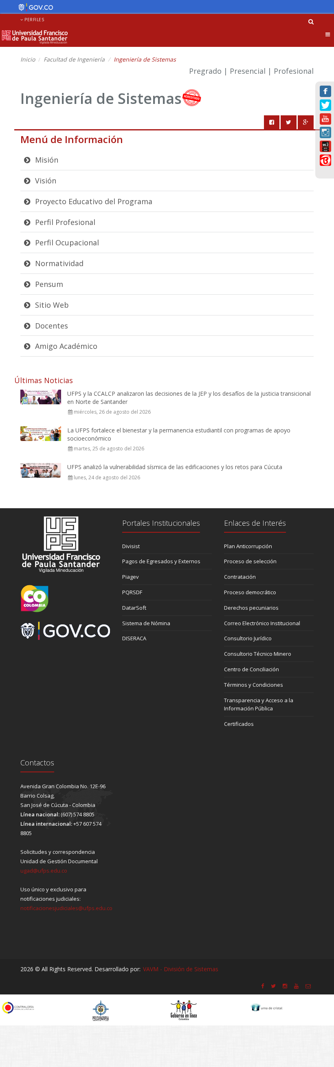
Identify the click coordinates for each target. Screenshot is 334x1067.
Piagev (130, 576)
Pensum (48, 284)
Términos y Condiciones (253, 684)
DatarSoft (134, 607)
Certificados (239, 724)
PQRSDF (132, 592)
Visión (44, 180)
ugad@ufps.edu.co (43, 870)
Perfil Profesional (64, 222)
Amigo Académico (65, 346)
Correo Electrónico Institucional (262, 623)
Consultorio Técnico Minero (257, 653)
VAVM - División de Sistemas (180, 969)
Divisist (131, 546)
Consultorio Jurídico (248, 638)
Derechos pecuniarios (251, 607)
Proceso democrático (250, 592)
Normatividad (58, 263)
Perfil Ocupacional (66, 242)
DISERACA (134, 638)
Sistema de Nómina (146, 623)
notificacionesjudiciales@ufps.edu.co (66, 908)
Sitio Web (51, 305)
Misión (45, 160)
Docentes (50, 326)
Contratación (240, 576)
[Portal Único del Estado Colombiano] (33, 7)
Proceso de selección (250, 561)
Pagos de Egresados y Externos (161, 561)
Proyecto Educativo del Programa (92, 201)
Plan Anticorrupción (248, 546)
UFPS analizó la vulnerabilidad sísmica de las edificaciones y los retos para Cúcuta (174, 467)
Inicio (27, 59)
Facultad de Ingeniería (74, 59)
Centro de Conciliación (251, 669)
